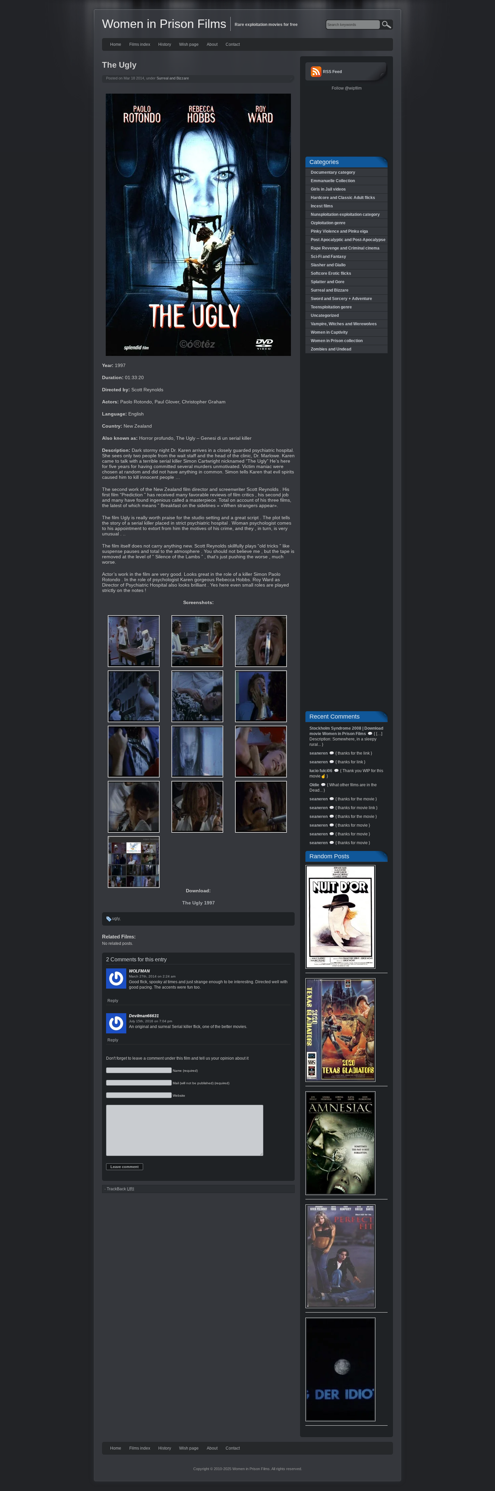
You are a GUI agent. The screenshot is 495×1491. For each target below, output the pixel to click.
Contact (233, 44)
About (212, 44)
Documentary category (333, 172)
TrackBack (120, 1189)
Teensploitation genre (331, 307)
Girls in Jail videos (328, 189)
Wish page (189, 44)
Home (115, 44)
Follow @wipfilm (347, 88)
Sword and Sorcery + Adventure (341, 298)
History (164, 44)
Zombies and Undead (331, 349)
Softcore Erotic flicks (331, 273)
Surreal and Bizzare (173, 78)
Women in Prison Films (164, 24)
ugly (116, 918)
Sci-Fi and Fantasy (328, 256)
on (160, 976)
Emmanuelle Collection (333, 180)
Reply (112, 1000)
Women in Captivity (329, 332)
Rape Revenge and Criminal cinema (345, 248)
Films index (139, 44)
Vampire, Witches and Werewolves (344, 324)
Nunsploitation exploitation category (345, 214)
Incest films (322, 206)
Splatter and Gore (327, 281)
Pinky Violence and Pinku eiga (339, 231)
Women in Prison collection (337, 340)
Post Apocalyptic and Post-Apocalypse (348, 239)
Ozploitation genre (328, 223)
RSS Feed (332, 71)
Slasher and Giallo (328, 265)
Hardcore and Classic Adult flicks (343, 197)
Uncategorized (325, 315)
